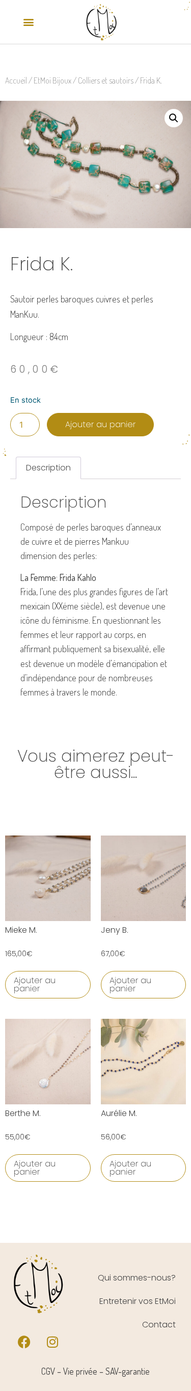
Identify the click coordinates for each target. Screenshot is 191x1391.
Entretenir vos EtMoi (137, 1301)
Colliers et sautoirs (105, 80)
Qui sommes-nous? (137, 1278)
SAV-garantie (127, 1371)
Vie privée (80, 1371)
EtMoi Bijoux (52, 80)
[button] (28, 21)
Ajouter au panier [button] (35, 984)
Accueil (16, 80)
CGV (48, 1371)
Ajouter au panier (100, 424)
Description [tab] (48, 468)
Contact (159, 1324)
